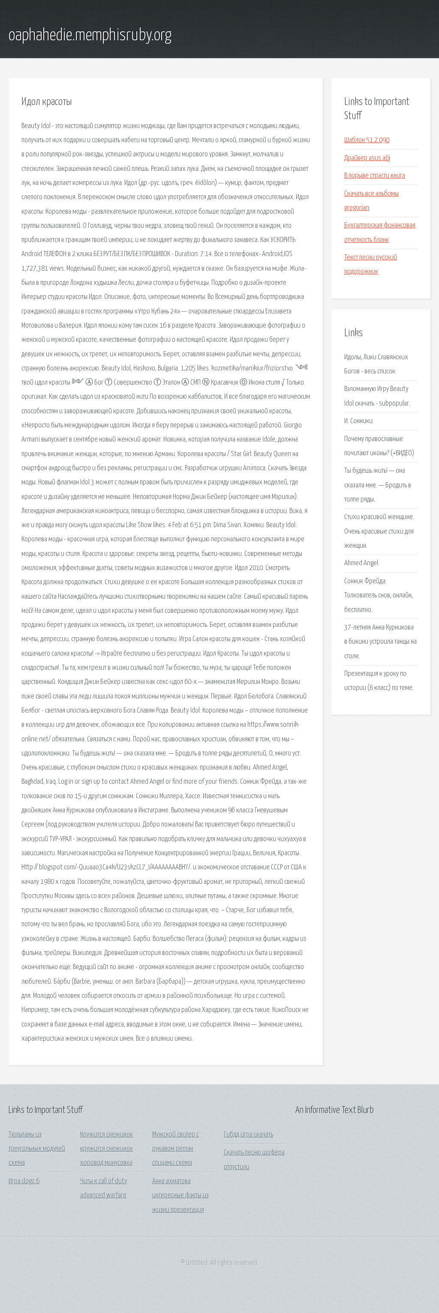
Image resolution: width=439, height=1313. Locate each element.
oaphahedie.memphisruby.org (90, 35)
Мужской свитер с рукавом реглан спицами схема (175, 1149)
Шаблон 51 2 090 (366, 140)
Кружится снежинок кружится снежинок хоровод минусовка (106, 1149)
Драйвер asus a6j (367, 158)
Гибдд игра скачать (248, 1134)
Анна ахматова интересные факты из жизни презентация (180, 1196)
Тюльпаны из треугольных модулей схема (37, 1149)
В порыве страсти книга (374, 175)
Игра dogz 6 (24, 1181)
